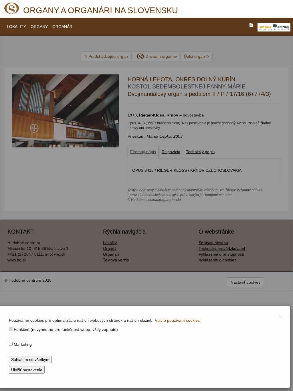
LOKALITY (16, 26)
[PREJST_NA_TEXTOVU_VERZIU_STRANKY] (251, 25)
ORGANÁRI (63, 26)
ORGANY (39, 26)
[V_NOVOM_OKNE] (274, 27)
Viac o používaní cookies (177, 320)
